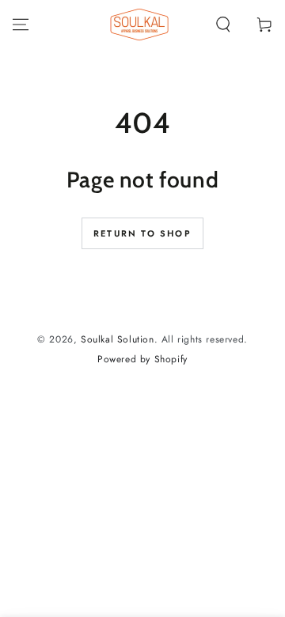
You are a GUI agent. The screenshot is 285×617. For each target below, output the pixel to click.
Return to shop (142, 233)
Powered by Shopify (142, 359)
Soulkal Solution (117, 339)
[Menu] (20, 24)
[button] (223, 24)
